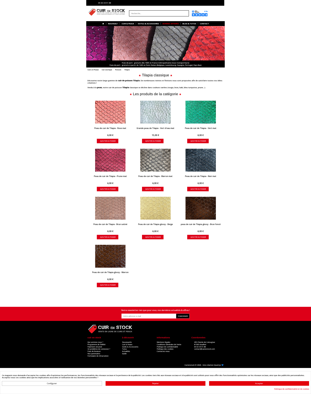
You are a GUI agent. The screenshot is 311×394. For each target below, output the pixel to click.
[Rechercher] (186, 13)
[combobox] (154, 13)
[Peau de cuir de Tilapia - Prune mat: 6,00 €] (110, 160)
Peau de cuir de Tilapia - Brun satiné (110, 224)
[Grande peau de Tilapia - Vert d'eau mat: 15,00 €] (155, 112)
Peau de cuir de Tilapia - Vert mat (200, 128)
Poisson (118, 70)
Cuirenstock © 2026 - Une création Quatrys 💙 (204, 365)
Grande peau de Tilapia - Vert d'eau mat (155, 128)
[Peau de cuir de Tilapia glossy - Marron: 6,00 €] (110, 256)
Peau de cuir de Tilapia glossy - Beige (155, 224)
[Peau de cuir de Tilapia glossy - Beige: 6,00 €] (155, 208)
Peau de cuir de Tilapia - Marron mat (155, 176)
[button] (216, 13)
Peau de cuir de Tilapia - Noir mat (200, 176)
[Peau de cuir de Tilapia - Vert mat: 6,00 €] (200, 112)
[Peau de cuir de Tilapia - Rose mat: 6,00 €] (110, 112)
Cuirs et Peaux (93, 70)
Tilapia (127, 70)
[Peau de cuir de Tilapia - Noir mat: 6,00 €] (200, 160)
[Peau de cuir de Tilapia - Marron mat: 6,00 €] (155, 160)
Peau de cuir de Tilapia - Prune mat (110, 176)
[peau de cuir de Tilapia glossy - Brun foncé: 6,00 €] (200, 208)
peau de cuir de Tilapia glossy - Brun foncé (201, 224)
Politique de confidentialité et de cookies (291, 389)
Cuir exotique (107, 70)
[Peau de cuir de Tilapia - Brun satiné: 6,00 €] (110, 208)
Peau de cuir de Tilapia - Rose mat (110, 128)
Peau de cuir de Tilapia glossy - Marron (110, 272)
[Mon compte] (198, 3)
